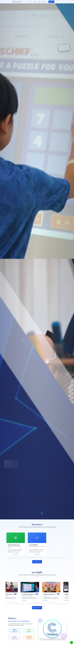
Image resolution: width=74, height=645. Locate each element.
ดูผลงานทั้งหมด (38, 607)
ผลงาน (39, 1)
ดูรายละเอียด (15, 554)
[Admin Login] (47, 2)
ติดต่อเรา (43, 1)
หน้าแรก (30, 1)
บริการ (35, 1)
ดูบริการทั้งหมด (38, 561)
